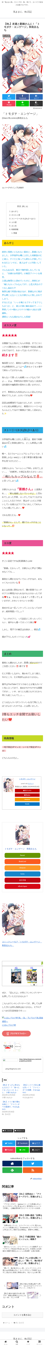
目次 (19, 206)
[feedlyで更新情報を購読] (12, 1170)
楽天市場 (22, 880)
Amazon (27, 799)
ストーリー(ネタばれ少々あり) (23, 219)
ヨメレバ (31, 783)
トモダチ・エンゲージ (27, 779)
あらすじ (14, 211)
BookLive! (22, 861)
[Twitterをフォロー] (32, 1163)
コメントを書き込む (23, 1315)
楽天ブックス (27, 790)
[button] (40, 655)
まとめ (14, 226)
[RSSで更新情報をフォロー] (32, 1170)
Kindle (27, 804)
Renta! (22, 855)
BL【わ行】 (9, 1131)
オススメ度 (15, 215)
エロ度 (14, 222)
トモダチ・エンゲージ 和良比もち (21, 849)
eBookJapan (22, 886)
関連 (15, 233)
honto (22, 874)
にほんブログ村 (9, 1025)
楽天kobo (27, 795)
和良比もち (20, 1131)
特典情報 (14, 229)
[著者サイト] (12, 1163)
